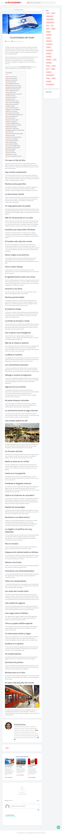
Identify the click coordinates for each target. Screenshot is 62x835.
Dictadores (48, 47)
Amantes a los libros (11, 95)
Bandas (47, 28)
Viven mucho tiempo (11, 92)
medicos (48, 65)
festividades (48, 59)
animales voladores (50, 22)
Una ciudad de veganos (12, 142)
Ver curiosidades (8, 777)
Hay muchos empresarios (12, 78)
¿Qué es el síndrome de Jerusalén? (14, 125)
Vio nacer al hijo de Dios (12, 76)
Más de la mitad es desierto (12, 104)
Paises (47, 69)
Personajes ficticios (50, 75)
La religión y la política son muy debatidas (15, 130)
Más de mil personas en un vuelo (14, 85)
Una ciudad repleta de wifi (12, 116)
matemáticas (48, 62)
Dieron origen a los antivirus (13, 90)
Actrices (53, 13)
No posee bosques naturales (13, 113)
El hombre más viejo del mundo (13, 88)
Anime (47, 25)
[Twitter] (51, 94)
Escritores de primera (11, 152)
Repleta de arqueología (12, 126)
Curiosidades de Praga (20, 766)
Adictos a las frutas (11, 135)
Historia (8, 41)
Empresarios (48, 56)
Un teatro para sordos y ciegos (13, 147)
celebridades (48, 34)
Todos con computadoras (12, 138)
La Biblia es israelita (11, 106)
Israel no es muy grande (12, 121)
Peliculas (53, 69)
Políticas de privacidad (40, 832)
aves (52, 25)
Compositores (49, 44)
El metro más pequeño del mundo (14, 156)
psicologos (48, 81)
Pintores (48, 78)
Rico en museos (10, 131)
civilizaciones (48, 41)
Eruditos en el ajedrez (11, 149)
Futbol (54, 59)
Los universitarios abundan (12, 107)
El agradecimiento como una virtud (14, 94)
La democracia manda (11, 81)
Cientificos (48, 38)
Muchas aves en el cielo (12, 154)
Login (38, 800)
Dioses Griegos (49, 50)
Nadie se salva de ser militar (12, 119)
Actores (47, 13)
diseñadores (48, 53)
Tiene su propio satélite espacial (13, 145)
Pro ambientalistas (11, 150)
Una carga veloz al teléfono (12, 144)
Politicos (53, 78)
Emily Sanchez (20, 725)
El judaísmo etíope (11, 99)
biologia (53, 28)
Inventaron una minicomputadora (14, 137)
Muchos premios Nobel (12, 97)
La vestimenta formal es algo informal (15, 114)
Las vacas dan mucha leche (12, 140)
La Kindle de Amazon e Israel (13, 100)
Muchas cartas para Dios (12, 80)
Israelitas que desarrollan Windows (14, 87)
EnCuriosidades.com (21, 832)
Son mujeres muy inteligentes (13, 102)
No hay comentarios (18, 41)
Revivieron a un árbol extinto (13, 128)
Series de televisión (50, 84)
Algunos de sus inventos (12, 111)
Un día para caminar (11, 118)
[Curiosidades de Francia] (9, 761)
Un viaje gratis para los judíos (13, 83)
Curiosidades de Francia (9, 766)
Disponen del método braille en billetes (15, 133)
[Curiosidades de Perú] (32, 761)
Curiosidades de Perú (32, 766)
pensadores (48, 72)
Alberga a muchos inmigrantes (13, 109)
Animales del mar (49, 16)
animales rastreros (49, 19)
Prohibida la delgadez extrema (13, 123)
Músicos (53, 65)
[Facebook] (47, 94)
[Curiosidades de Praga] (21, 761)
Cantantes (48, 31)
